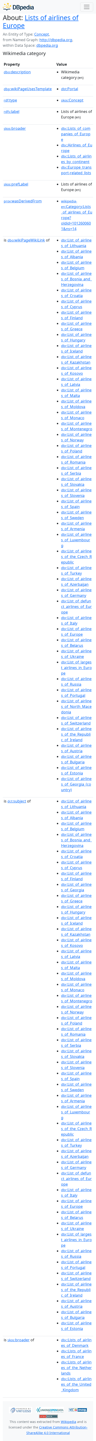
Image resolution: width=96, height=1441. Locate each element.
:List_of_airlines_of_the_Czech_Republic (76, 557)
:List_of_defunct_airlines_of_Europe (76, 606)
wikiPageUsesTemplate (28, 88)
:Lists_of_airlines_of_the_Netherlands (76, 1368)
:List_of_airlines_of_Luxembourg (76, 540)
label (11, 111)
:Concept (72, 100)
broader (15, 128)
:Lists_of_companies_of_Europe (75, 134)
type (10, 100)
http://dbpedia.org (55, 39)
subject (16, 801)
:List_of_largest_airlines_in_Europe (76, 668)
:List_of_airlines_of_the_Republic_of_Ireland (76, 734)
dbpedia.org (47, 45)
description (17, 71)
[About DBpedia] (18, 7)
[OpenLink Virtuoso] (20, 1409)
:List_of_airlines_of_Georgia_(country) (76, 784)
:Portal (69, 88)
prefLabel (16, 184)
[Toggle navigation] (86, 7)
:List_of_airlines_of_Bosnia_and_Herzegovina (76, 279)
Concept (41, 34)
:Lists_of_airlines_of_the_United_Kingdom (76, 1384)
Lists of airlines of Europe (41, 21)
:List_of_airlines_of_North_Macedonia (76, 706)
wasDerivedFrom (23, 201)
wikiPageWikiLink (26, 240)
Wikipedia (68, 1421)
